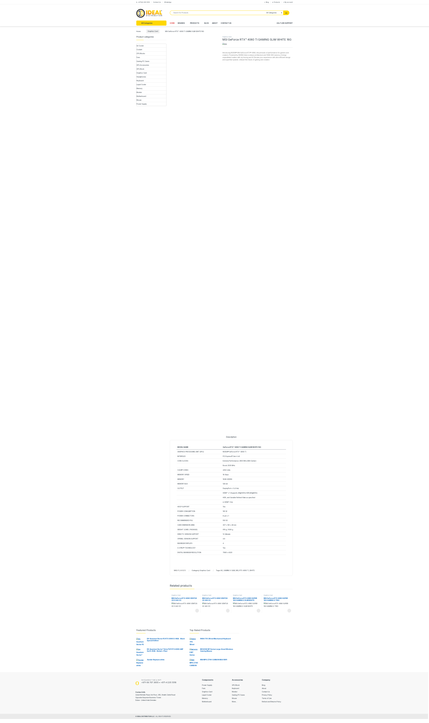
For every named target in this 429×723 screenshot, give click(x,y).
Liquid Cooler (141, 84)
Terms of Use (267, 698)
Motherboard (141, 96)
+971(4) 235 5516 (144, 2)
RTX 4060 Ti (244, 570)
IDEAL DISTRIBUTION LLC (145, 716)
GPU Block (140, 69)
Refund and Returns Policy (271, 702)
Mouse (139, 100)
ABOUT (215, 23)
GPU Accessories (143, 65)
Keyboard (140, 81)
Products (277, 2)
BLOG (206, 23)
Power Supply (142, 104)
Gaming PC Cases (143, 61)
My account (289, 2)
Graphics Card (153, 31)
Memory (139, 88)
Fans (138, 57)
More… (234, 702)
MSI (237, 570)
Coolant (139, 49)
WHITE (252, 570)
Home (138, 31)
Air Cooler (140, 46)
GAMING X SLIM (229, 570)
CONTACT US (226, 23)
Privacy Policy (267, 695)
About (264, 688)
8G (222, 570)
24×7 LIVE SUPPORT (285, 23)
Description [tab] (231, 437)
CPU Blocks (141, 53)
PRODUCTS (194, 23)
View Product (196, 611)
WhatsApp (167, 2)
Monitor (139, 92)
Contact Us (157, 2)
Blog (267, 2)
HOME (172, 23)
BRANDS (181, 23)
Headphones (141, 77)
